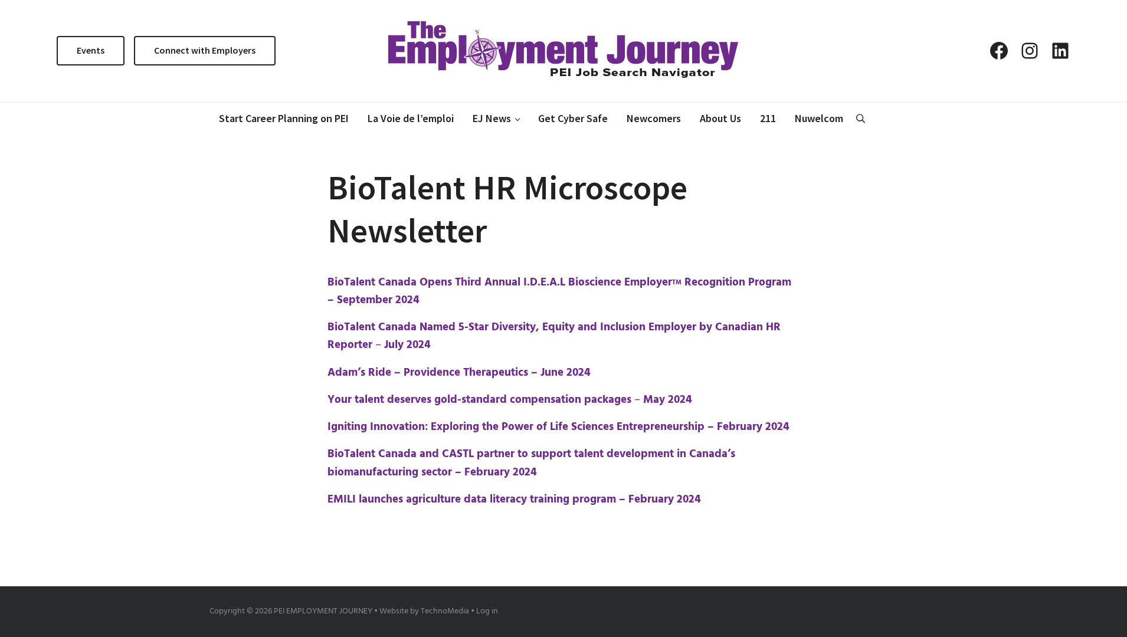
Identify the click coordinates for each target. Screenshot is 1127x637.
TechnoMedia (445, 611)
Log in (487, 611)
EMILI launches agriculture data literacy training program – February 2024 (514, 499)
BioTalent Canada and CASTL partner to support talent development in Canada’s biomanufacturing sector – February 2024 (531, 463)
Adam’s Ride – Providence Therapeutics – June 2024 (459, 373)
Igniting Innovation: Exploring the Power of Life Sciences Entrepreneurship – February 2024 (558, 427)
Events (90, 50)
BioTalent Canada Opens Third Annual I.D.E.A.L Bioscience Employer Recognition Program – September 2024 (559, 291)
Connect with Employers (204, 50)
